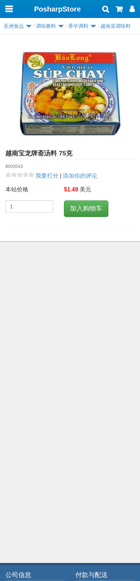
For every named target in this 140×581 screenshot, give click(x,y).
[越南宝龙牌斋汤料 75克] (70, 94)
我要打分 (47, 176)
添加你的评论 (80, 176)
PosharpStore (57, 9)
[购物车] (119, 10)
